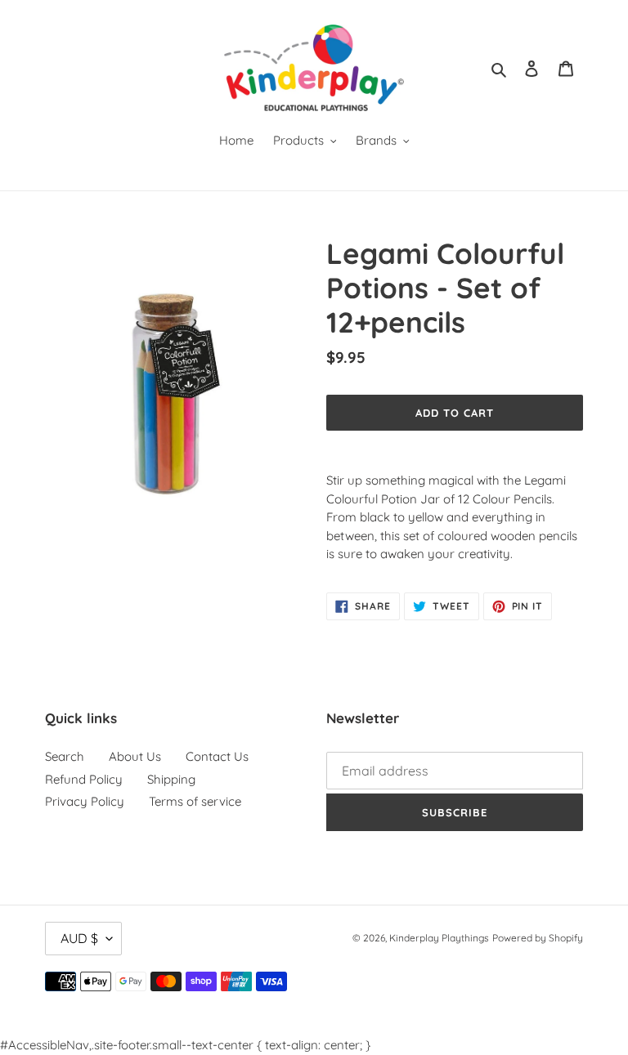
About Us (135, 756)
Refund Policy (84, 779)
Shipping (171, 779)
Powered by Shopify (537, 938)
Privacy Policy (84, 801)
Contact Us (217, 756)
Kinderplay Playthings (439, 938)
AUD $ (79, 938)
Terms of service (195, 801)
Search (64, 756)
